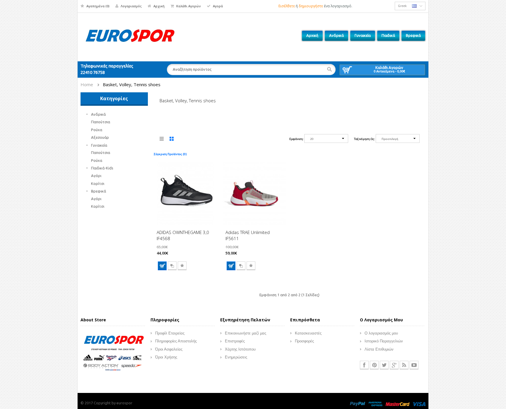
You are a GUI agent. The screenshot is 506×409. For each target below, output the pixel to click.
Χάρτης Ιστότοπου (240, 349)
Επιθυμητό (182, 265)
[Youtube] (414, 365)
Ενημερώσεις (236, 357)
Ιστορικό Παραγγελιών (384, 341)
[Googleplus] (394, 365)
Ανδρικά (98, 114)
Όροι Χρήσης (166, 357)
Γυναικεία (99, 145)
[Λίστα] (162, 140)
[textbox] (251, 69)
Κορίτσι (97, 183)
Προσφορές (304, 341)
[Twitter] (384, 365)
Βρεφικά (98, 191)
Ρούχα (96, 130)
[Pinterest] (374, 365)
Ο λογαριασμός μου (381, 333)
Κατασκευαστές (308, 333)
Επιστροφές (235, 341)
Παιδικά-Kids (102, 168)
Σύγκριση (172, 265)
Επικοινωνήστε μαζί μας (245, 333)
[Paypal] (357, 404)
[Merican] (375, 404)
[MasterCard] (397, 404)
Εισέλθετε (286, 6)
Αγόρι (96, 176)
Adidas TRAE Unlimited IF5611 (247, 235)
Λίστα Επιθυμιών (379, 349)
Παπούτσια (100, 122)
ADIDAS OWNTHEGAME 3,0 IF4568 (183, 235)
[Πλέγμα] (172, 140)
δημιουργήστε (311, 6)
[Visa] (419, 404)
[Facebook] (364, 365)
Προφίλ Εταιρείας (169, 333)
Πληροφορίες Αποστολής (176, 341)
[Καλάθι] (162, 265)
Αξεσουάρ (100, 137)
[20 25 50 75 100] (326, 139)
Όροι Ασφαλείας (168, 349)
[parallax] (113, 354)
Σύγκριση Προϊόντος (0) (170, 154)
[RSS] (404, 365)
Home (87, 84)
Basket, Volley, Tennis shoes (131, 84)
